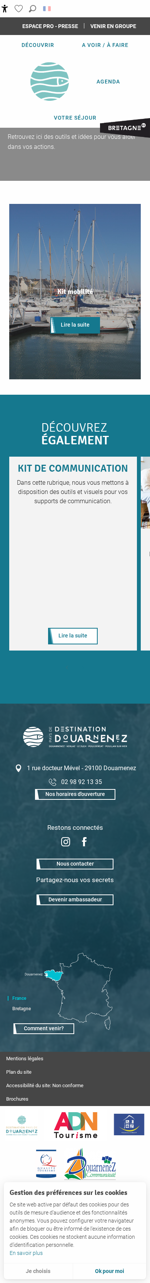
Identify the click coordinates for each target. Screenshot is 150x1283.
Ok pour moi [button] (109, 1271)
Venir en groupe (113, 26)
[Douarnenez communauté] (90, 1164)
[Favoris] (19, 8)
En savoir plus (26, 1253)
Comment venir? (44, 1028)
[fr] (47, 8)
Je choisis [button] (38, 1271)
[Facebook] (84, 842)
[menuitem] (38, 45)
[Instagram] (65, 842)
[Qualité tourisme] (46, 1164)
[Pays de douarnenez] (21, 1125)
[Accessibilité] (5, 8)
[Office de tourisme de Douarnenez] (75, 745)
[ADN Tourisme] (75, 1125)
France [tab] (19, 998)
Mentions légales (24, 1058)
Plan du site (19, 1072)
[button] (32, 8)
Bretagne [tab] (21, 1008)
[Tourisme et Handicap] (129, 1125)
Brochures (17, 1099)
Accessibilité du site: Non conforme (44, 1085)
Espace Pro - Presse (50, 26)
